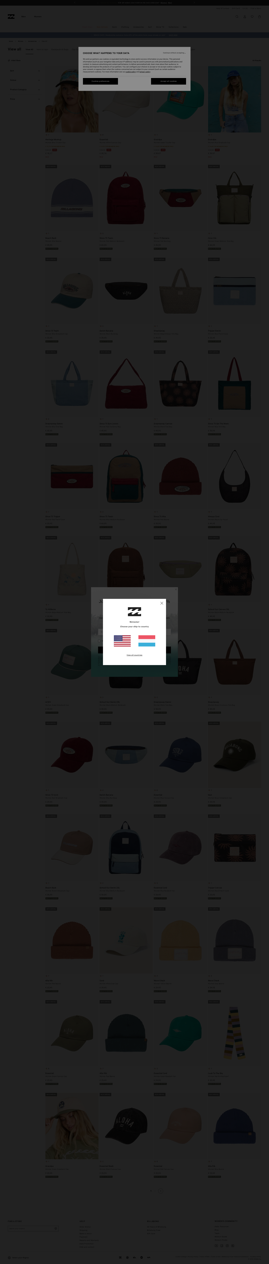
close (161, 603)
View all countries (134, 655)
